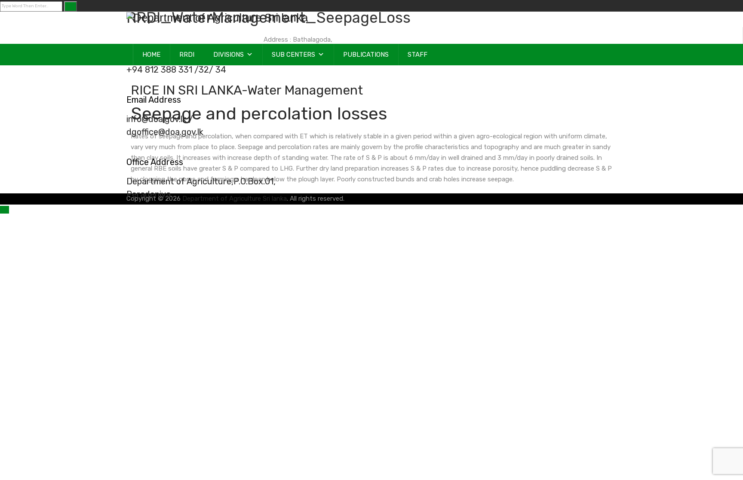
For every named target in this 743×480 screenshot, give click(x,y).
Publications (366, 54)
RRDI (186, 54)
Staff (417, 54)
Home (151, 54)
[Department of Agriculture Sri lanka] (217, 18)
